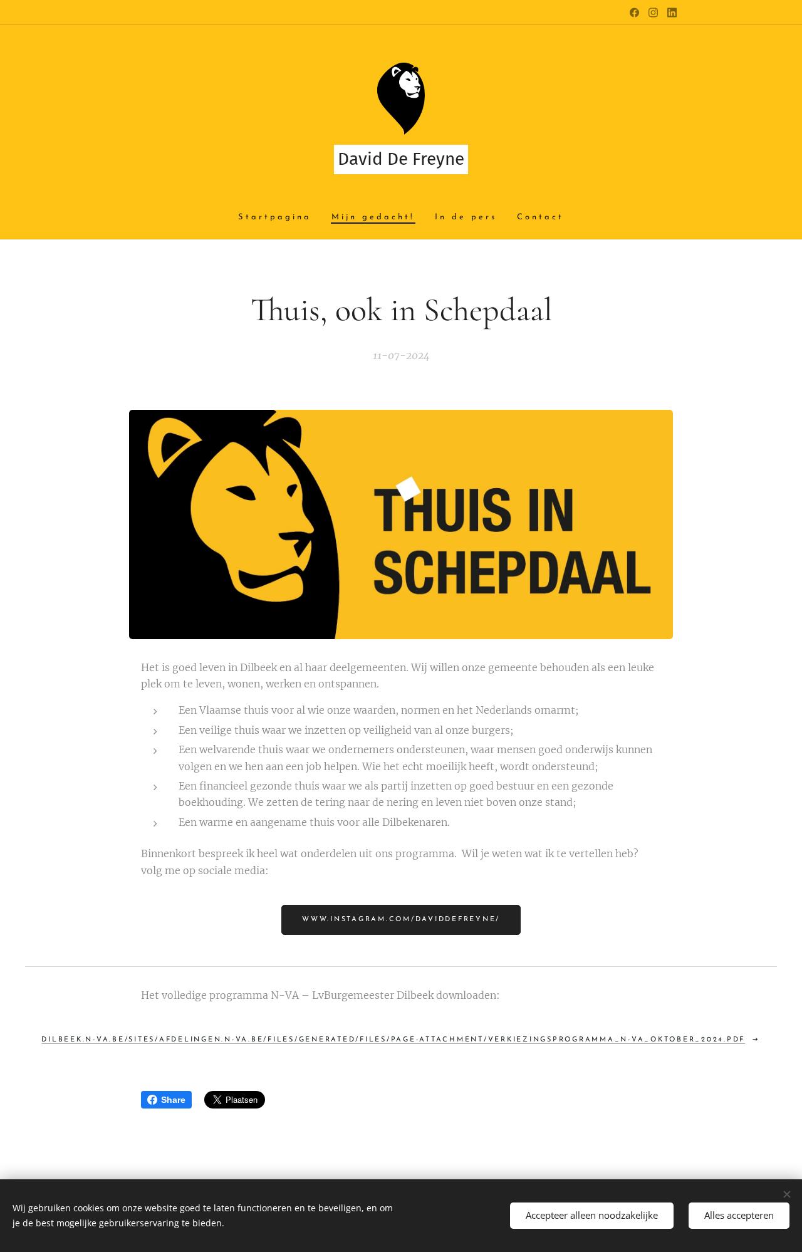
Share (173, 1100)
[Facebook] (634, 12)
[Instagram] (653, 12)
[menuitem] (279, 218)
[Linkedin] (672, 12)
